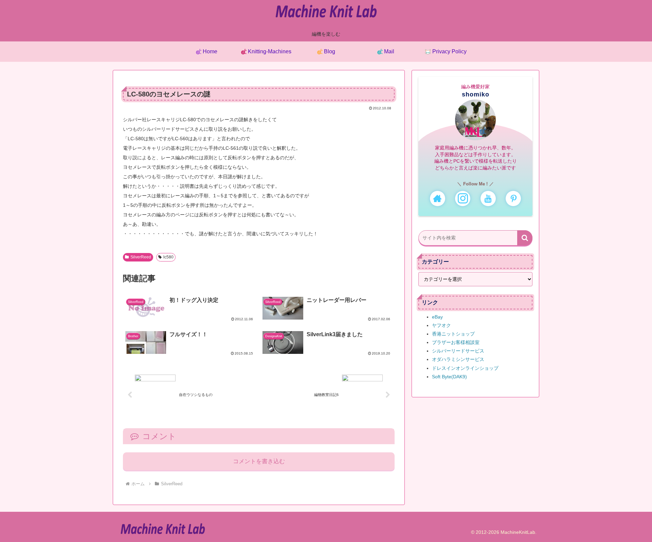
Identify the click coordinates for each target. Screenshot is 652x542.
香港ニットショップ (453, 334)
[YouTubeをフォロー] (488, 198)
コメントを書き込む (259, 461)
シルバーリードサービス (458, 351)
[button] (524, 238)
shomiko (475, 94)
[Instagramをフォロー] (462, 198)
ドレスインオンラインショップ (465, 368)
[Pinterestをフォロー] (513, 198)
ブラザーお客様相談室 (455, 342)
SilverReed (140, 257)
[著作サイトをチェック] (437, 198)
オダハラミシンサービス (458, 359)
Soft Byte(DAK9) (449, 376)
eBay (437, 317)
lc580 (168, 257)
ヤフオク (441, 325)
